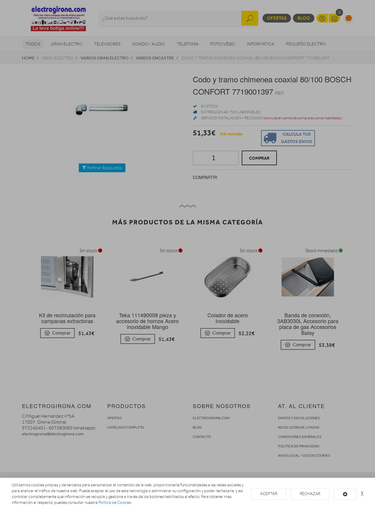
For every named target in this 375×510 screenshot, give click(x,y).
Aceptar (268, 493)
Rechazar (310, 493)
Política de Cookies (114, 502)
